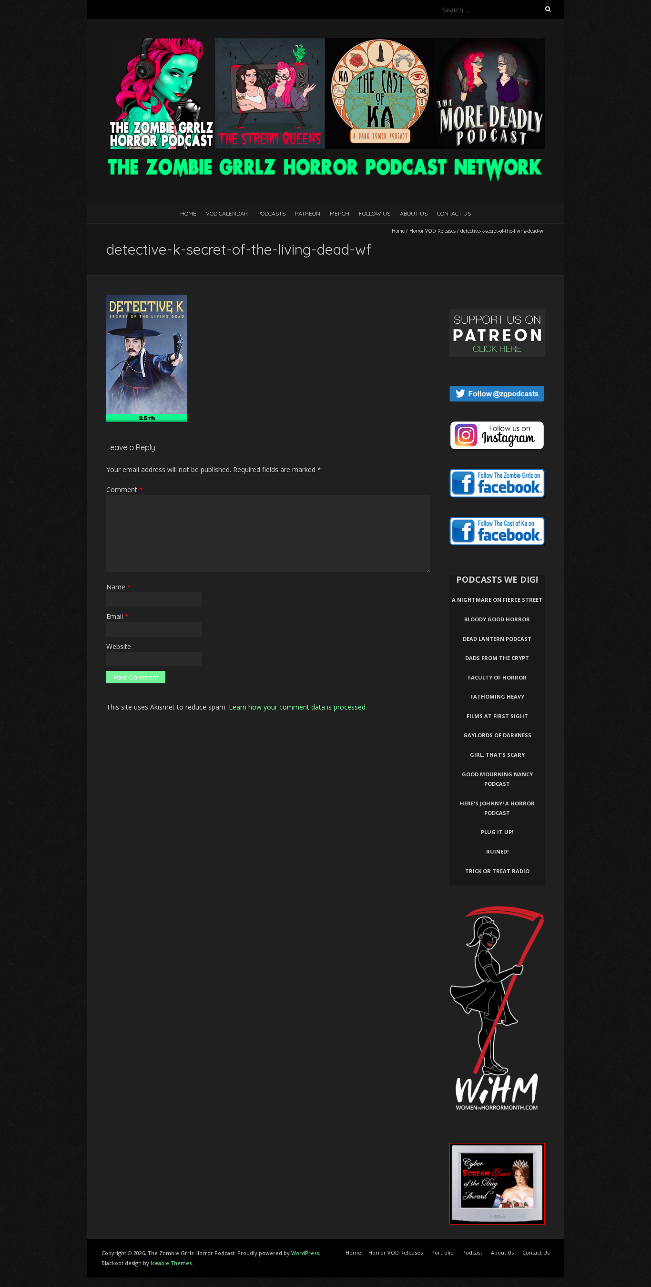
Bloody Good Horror (497, 619)
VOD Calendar (227, 213)
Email (117, 616)
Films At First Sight (497, 716)
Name (118, 586)
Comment (124, 489)
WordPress (305, 1252)
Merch (339, 213)
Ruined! (497, 851)
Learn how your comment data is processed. (298, 706)
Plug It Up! (497, 831)
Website (118, 646)
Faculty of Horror (497, 677)
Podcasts (271, 213)
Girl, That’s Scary (497, 754)
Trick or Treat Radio (497, 871)
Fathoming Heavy (497, 696)
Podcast (472, 1252)
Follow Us (374, 213)
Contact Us (454, 213)
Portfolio (442, 1252)
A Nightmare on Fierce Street (497, 599)
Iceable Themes (171, 1262)
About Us (413, 213)
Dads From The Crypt (497, 657)
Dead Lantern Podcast (497, 638)
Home (188, 213)
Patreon (307, 213)
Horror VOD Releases (432, 230)
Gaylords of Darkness (497, 735)
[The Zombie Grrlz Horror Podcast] (325, 42)
